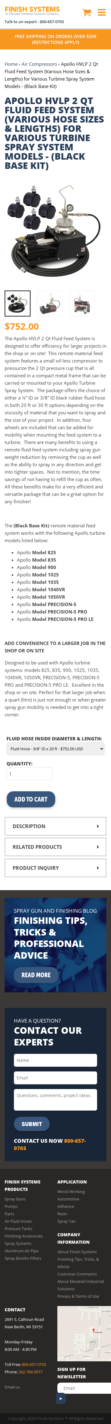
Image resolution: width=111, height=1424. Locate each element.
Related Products (37, 847)
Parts (9, 1214)
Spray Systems (18, 1243)
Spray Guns (15, 1199)
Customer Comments (77, 1274)
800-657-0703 (52, 21)
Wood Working (71, 1191)
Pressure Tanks (18, 1228)
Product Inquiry (36, 868)
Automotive (68, 1199)
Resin (62, 1214)
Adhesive (65, 1206)
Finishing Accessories (24, 1236)
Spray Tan (66, 1221)
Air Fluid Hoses (18, 1221)
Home (11, 64)
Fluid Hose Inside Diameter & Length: (54, 738)
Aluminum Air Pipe (22, 1251)
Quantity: (19, 763)
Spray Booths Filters (23, 1258)
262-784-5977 (30, 1372)
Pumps (11, 1206)
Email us (12, 1387)
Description (29, 826)
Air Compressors (39, 64)
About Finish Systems (77, 1251)
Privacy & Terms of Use (78, 1296)
